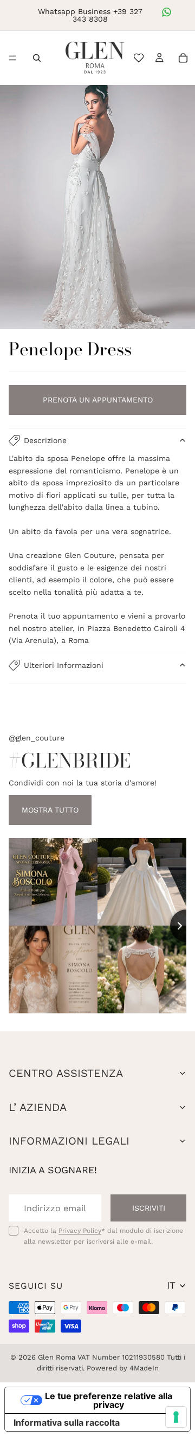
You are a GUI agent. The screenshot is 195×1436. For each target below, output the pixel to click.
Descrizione (45, 440)
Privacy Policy (79, 1230)
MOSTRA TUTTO (50, 809)
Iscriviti (148, 1208)
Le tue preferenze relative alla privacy (108, 1400)
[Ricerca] (37, 58)
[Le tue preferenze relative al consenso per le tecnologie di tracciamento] (176, 1417)
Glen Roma (56, 1357)
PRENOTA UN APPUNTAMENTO (98, 399)
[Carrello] (183, 58)
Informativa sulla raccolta (67, 1422)
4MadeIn (144, 1368)
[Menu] (12, 58)
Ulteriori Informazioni (63, 665)
